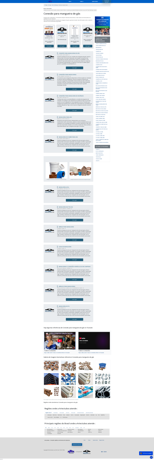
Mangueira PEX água (100, 60)
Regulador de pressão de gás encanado (101, 88)
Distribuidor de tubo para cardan (101, 102)
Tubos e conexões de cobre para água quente (102, 140)
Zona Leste (73, 412)
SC (61, 427)
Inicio (70, 1)
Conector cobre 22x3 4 (100, 116)
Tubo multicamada (99, 53)
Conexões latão (99, 81)
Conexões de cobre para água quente (101, 125)
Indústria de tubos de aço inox (81, 10)
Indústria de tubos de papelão (102, 112)
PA (84, 427)
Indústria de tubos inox (48, 10)
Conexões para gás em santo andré (101, 67)
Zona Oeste (62, 412)
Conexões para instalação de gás (102, 71)
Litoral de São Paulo (89, 412)
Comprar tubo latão (100, 97)
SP (55, 427)
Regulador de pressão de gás (101, 85)
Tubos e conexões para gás (101, 43)
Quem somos (95, 1)
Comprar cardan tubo (100, 93)
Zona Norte (55, 412)
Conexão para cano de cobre (101, 122)
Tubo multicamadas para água (102, 59)
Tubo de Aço (98, 156)
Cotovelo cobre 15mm (100, 135)
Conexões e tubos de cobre (58, 10)
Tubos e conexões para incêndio (69, 10)
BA (70, 427)
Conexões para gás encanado (101, 69)
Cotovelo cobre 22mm (100, 137)
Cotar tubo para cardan (101, 99)
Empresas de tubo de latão (101, 106)
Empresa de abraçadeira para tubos (101, 105)
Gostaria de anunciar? (106, 1)
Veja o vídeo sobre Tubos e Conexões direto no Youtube (57, 352)
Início (84, 440)
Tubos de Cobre (99, 158)
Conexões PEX (98, 51)
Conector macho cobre (100, 120)
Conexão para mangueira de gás (102, 62)
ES (52, 427)
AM (81, 427)
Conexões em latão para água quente (101, 129)
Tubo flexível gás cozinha (91, 10)
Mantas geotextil (99, 153)
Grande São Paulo (80, 412)
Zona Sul (67, 412)
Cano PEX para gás (99, 57)
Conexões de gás (99, 64)
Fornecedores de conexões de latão (101, 83)
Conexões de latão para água (101, 79)
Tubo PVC (97, 160)
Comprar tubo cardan (100, 95)
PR (58, 427)
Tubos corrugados (100, 155)
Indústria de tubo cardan (101, 108)
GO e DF (76, 427)
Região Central (48, 412)
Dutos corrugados (100, 151)
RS (64, 427)
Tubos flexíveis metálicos (101, 45)
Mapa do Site (101, 440)
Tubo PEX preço (99, 55)
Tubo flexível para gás (100, 75)
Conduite (97, 149)
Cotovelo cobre (99, 133)
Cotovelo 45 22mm (99, 131)
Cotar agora (49, 46)
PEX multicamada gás (100, 77)
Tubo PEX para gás (99, 49)
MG (49, 427)
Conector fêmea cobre (100, 118)
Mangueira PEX (98, 47)
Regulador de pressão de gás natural (101, 91)
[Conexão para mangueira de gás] (49, 30)
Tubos (81, 1)
